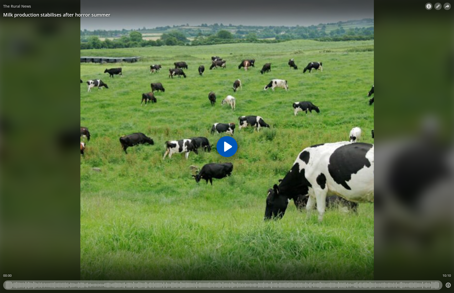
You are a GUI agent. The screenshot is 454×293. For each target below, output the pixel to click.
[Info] (428, 6)
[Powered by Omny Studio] (448, 285)
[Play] (227, 146)
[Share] (447, 6)
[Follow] (438, 6)
